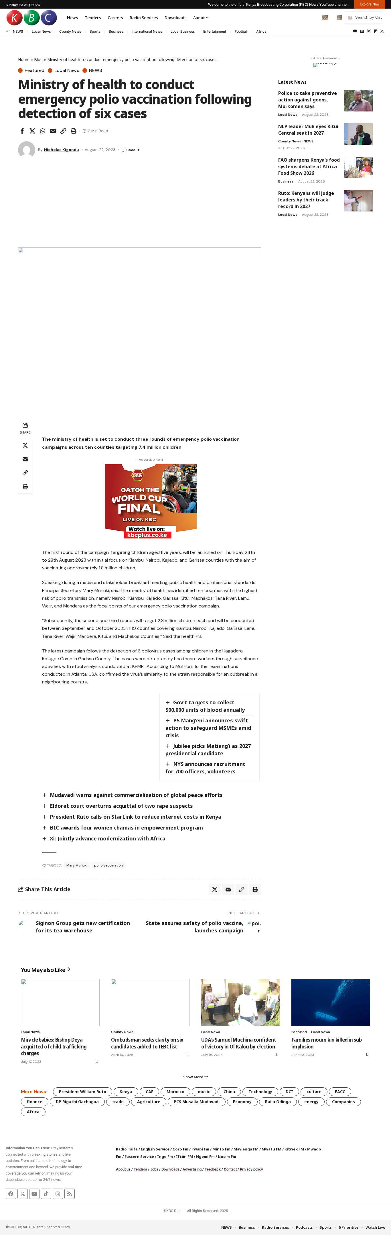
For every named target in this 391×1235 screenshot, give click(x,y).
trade (118, 1101)
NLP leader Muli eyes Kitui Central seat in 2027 (308, 129)
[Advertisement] (139, 204)
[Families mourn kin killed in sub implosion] (330, 1002)
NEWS (18, 31)
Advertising (192, 1169)
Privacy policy (251, 1169)
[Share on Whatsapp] (43, 131)
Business (116, 31)
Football (241, 31)
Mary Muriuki (76, 865)
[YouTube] (355, 31)
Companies (343, 1101)
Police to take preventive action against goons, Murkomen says (307, 99)
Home (23, 59)
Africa (261, 31)
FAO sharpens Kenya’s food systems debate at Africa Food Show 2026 (309, 166)
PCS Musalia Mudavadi (197, 1101)
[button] (313, 17)
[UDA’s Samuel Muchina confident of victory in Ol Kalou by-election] (240, 1002)
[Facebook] (11, 1194)
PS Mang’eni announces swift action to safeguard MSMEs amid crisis (208, 728)
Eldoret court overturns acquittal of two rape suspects (121, 805)
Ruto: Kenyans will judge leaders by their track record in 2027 (306, 199)
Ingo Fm (165, 1156)
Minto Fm (221, 1149)
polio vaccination (108, 865)
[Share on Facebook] (22, 131)
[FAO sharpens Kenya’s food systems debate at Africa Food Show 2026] (358, 167)
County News (70, 31)
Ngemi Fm (205, 1156)
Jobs (154, 1169)
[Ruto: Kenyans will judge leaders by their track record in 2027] (358, 200)
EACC (340, 1091)
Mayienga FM (246, 1149)
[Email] (53, 131)
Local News (41, 31)
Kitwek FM (294, 1149)
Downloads (170, 1169)
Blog (38, 59)
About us (123, 1169)
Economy (242, 1101)
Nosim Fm (226, 1156)
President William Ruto (82, 1091)
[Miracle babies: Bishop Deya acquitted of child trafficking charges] (60, 1002)
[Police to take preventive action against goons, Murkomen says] (358, 100)
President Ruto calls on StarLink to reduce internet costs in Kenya (135, 816)
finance (34, 1101)
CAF (149, 1091)
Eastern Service (139, 1156)
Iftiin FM (184, 1156)
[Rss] (382, 31)
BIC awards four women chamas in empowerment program (126, 827)
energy (311, 1101)
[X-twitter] (22, 1194)
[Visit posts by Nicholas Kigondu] (26, 149)
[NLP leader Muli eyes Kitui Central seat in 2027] (358, 134)
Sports (95, 31)
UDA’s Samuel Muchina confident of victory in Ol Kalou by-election (238, 1043)
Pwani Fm (200, 1149)
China (229, 1091)
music (204, 1091)
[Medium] (369, 31)
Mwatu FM (271, 1149)
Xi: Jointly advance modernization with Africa (107, 838)
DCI (289, 1091)
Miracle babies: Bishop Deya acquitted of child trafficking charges (54, 1046)
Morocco (175, 1091)
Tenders (140, 1169)
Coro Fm (180, 1149)
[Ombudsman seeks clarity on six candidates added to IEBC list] (150, 1002)
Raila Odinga (278, 1101)
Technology (260, 1091)
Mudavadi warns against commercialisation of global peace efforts (136, 794)
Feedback (213, 1169)
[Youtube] (34, 1194)
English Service (155, 1149)
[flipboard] (375, 31)
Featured (34, 70)
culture (314, 1091)
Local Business (183, 31)
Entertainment (214, 31)
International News (147, 31)
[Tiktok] (46, 1194)
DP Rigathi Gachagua (77, 1101)
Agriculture (148, 1101)
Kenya (126, 1091)
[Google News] (362, 31)
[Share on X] (32, 131)
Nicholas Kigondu (61, 149)
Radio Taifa (127, 1149)
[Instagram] (58, 1194)
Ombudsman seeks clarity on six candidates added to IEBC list (147, 1043)
